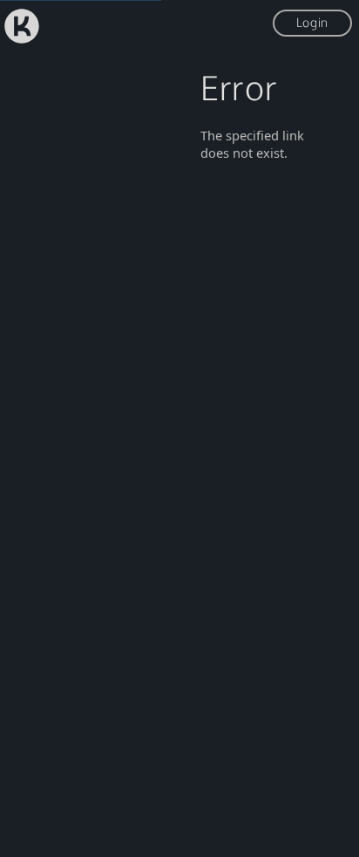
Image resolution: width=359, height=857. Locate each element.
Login (312, 22)
